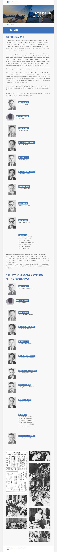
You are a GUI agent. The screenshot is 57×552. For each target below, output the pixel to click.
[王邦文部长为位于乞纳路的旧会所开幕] (39, 536)
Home (7, 24)
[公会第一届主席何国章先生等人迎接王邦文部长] (39, 456)
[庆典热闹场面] (39, 484)
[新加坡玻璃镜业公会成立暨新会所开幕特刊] (16, 472)
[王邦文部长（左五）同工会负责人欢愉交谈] (16, 523)
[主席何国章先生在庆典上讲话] (39, 518)
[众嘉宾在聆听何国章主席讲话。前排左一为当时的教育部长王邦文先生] (16, 505)
